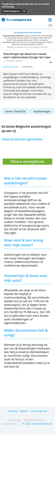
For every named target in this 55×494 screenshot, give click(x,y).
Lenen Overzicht (15, 111)
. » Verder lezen (12, 61)
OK (24, 11)
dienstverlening (34, 420)
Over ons (13, 411)
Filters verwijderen (27, 161)
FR (50, 25)
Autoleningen (42, 111)
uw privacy (9, 423)
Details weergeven (11, 11)
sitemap (24, 411)
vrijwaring (14, 420)
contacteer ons (38, 411)
